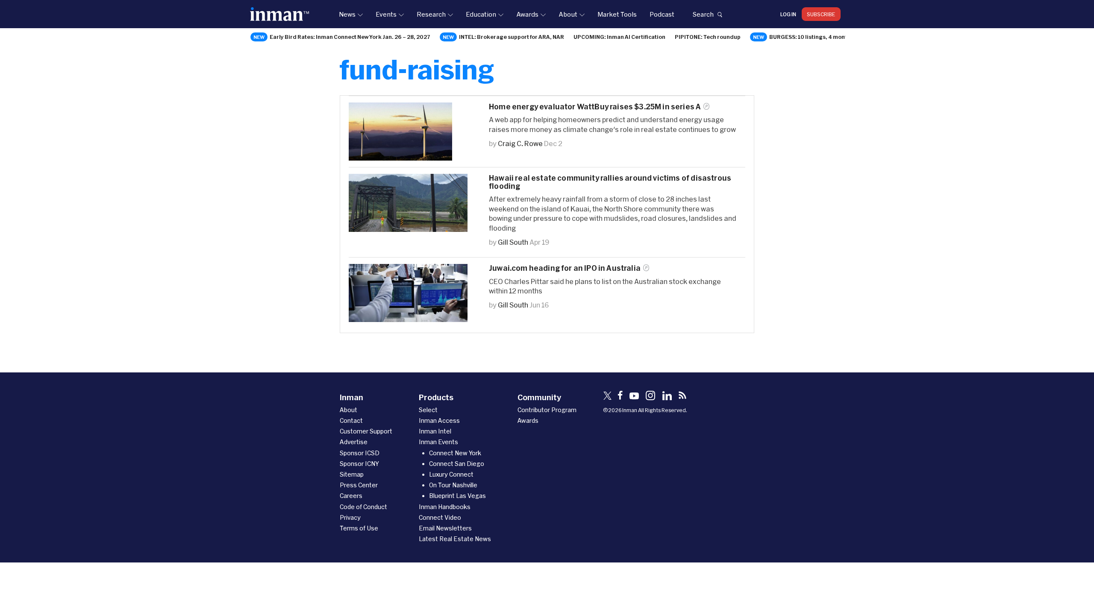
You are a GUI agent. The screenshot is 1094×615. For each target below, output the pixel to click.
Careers (351, 495)
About (568, 14)
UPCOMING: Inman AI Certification (619, 36)
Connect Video (440, 517)
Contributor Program (547, 409)
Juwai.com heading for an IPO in (565, 268)
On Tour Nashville (453, 485)
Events (386, 14)
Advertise (354, 441)
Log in (788, 14)
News (347, 14)
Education (481, 14)
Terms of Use (359, 528)
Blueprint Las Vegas (457, 495)
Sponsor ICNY (359, 463)
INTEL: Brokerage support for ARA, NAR (511, 36)
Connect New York (455, 453)
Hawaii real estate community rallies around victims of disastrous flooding (610, 182)
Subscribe (821, 14)
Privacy (350, 517)
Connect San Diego (456, 463)
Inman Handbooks (445, 506)
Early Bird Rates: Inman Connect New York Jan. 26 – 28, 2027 (350, 36)
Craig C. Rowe (520, 143)
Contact (351, 420)
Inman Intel (435, 431)
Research (431, 14)
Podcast (662, 14)
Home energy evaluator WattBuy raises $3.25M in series (595, 106)
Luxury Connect (451, 474)
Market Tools (617, 14)
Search (703, 14)
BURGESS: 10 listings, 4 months (811, 36)
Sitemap (352, 474)
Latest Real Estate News (455, 538)
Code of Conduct (363, 506)
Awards (527, 14)
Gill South (513, 242)
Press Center (359, 485)
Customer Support (366, 431)
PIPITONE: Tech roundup (708, 36)
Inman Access (439, 420)
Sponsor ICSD (359, 453)
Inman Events (438, 441)
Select (428, 409)
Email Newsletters (445, 528)
